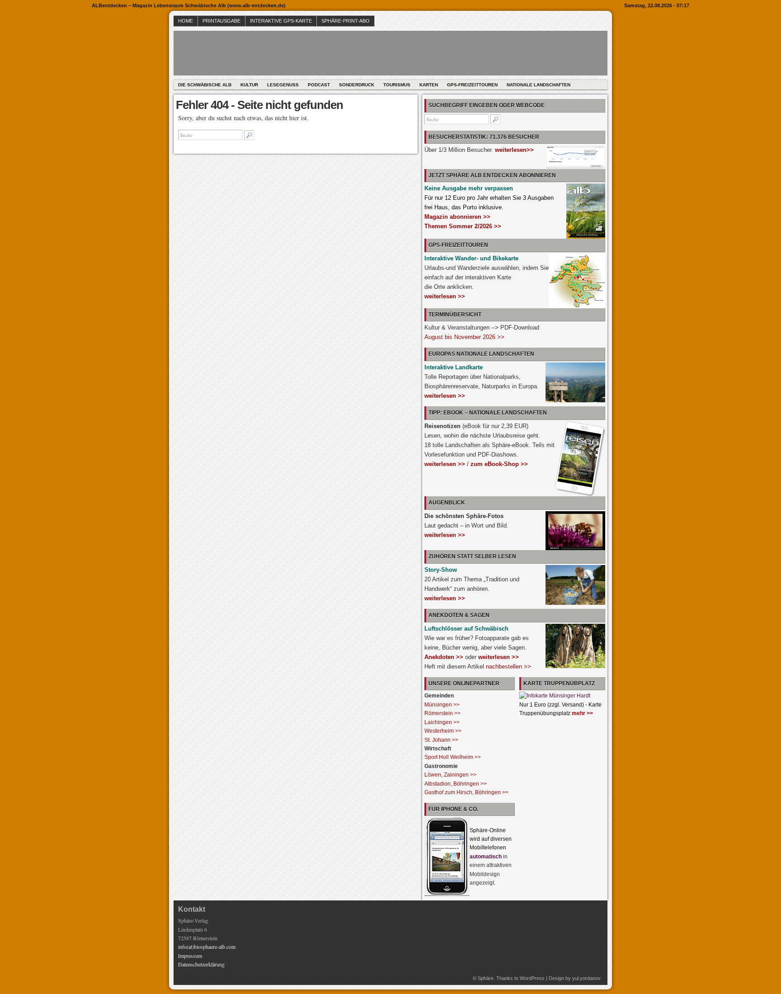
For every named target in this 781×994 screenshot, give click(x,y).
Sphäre (486, 978)
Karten (428, 84)
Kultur (249, 84)
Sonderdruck (356, 84)
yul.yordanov (586, 978)
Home (185, 21)
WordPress (532, 978)
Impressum (190, 955)
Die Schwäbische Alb (204, 84)
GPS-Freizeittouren (472, 84)
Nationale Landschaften (538, 84)
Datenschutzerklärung (201, 964)
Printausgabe (221, 21)
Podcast (319, 84)
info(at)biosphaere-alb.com (206, 946)
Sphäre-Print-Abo (345, 21)
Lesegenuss (283, 84)
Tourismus (396, 84)
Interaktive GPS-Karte (281, 21)
